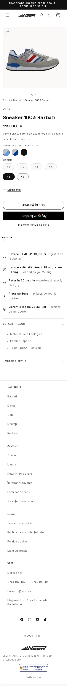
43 (38, 167)
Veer (39, 635)
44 (53, 167)
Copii (10, 414)
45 (9, 176)
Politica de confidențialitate (25, 532)
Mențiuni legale (17, 550)
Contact (12, 455)
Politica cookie (17, 541)
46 (23, 176)
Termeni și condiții (19, 523)
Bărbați (12, 396)
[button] (7, 15)
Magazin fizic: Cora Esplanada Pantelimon (27, 602)
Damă (11, 405)
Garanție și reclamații (21, 501)
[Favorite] (50, 15)
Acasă (6, 100)
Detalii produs (14, 323)
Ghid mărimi (14, 189)
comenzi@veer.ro (19, 591)
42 (24, 167)
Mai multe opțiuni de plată (33, 224)
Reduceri (13, 433)
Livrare (12, 464)
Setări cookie (33, 677)
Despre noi (14, 572)
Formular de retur (18, 492)
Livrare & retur (14, 361)
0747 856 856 (40, 582)
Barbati (17, 100)
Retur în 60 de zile (19, 473)
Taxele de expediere (32, 133)
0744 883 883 (16, 582)
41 (10, 167)
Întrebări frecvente (19, 482)
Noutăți (12, 424)
